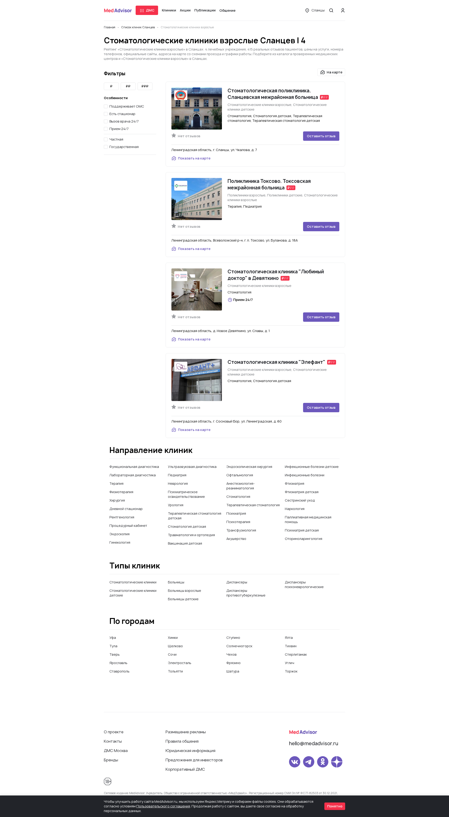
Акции (185, 10)
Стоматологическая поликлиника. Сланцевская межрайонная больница (273, 93)
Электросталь (179, 663)
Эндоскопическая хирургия (249, 466)
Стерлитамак (296, 654)
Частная (116, 139)
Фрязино (233, 663)
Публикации (205, 10)
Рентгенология (121, 517)
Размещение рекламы (186, 731)
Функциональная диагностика (134, 466)
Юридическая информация (190, 750)
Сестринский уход (300, 500)
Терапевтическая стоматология (253, 505)
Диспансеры (236, 582)
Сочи (172, 654)
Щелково (175, 646)
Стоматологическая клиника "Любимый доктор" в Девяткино (276, 274)
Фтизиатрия (294, 483)
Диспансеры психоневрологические (304, 584)
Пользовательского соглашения (163, 806)
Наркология (294, 508)
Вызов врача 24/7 (124, 121)
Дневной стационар (126, 508)
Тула (113, 646)
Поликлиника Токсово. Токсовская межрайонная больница (269, 184)
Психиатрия (236, 513)
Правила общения (182, 741)
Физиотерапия (121, 492)
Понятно (334, 806)
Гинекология (119, 542)
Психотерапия (238, 522)
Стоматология (238, 496)
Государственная (124, 147)
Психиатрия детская (302, 530)
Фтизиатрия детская (302, 492)
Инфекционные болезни (304, 475)
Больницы (176, 582)
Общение (227, 10)
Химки (173, 637)
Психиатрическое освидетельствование (186, 494)
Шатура (232, 671)
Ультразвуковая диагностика (192, 466)
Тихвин (291, 646)
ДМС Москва (116, 750)
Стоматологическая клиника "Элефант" (276, 362)
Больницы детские (183, 599)
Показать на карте (194, 158)
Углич (289, 663)
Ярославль (118, 663)
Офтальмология (239, 475)
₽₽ (128, 86)
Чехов (231, 654)
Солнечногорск (239, 646)
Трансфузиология (241, 530)
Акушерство (236, 538)
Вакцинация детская (185, 543)
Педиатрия (177, 475)
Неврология (178, 483)
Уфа (112, 637)
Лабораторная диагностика (132, 475)
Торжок (291, 671)
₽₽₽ (144, 86)
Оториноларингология (303, 538)
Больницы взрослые (184, 590)
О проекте (113, 731)
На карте (334, 72)
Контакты (113, 741)
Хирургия (117, 500)
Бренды (111, 760)
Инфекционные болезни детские (312, 466)
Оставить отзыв (321, 136)
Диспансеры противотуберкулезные (245, 592)
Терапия (116, 483)
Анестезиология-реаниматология (240, 485)
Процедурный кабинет (128, 525)
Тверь (114, 654)
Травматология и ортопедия (191, 535)
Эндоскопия (119, 534)
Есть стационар (122, 114)
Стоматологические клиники (132, 582)
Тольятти (175, 671)
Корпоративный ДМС (185, 769)
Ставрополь (119, 671)
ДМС (150, 10)
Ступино (233, 637)
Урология (175, 505)
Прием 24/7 (119, 129)
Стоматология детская (187, 526)
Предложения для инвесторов (194, 760)
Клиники (169, 10)
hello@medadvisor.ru (313, 743)
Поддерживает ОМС (126, 106)
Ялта (289, 637)
